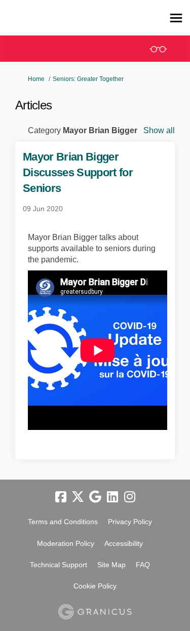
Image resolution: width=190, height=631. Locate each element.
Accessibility (123, 543)
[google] (95, 497)
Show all (159, 130)
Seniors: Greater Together (88, 79)
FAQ (143, 565)
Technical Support (58, 565)
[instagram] (130, 497)
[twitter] (78, 497)
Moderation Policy (65, 543)
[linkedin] (112, 497)
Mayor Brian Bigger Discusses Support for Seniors (78, 172)
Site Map (111, 565)
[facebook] (61, 497)
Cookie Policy (95, 586)
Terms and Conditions (63, 522)
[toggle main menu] (176, 18)
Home (36, 79)
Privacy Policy (130, 522)
